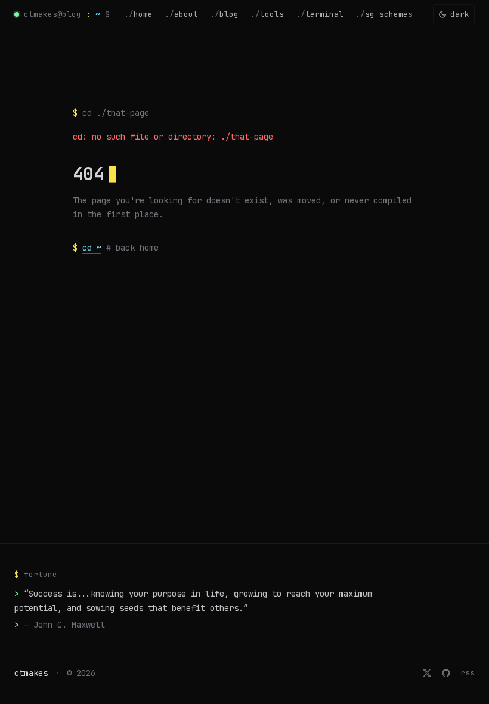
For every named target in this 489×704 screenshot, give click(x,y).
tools (267, 14)
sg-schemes (384, 14)
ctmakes (31, 673)
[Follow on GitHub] (446, 673)
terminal (319, 14)
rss (467, 673)
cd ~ (91, 247)
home (138, 14)
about (181, 14)
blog (224, 14)
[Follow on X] (427, 673)
